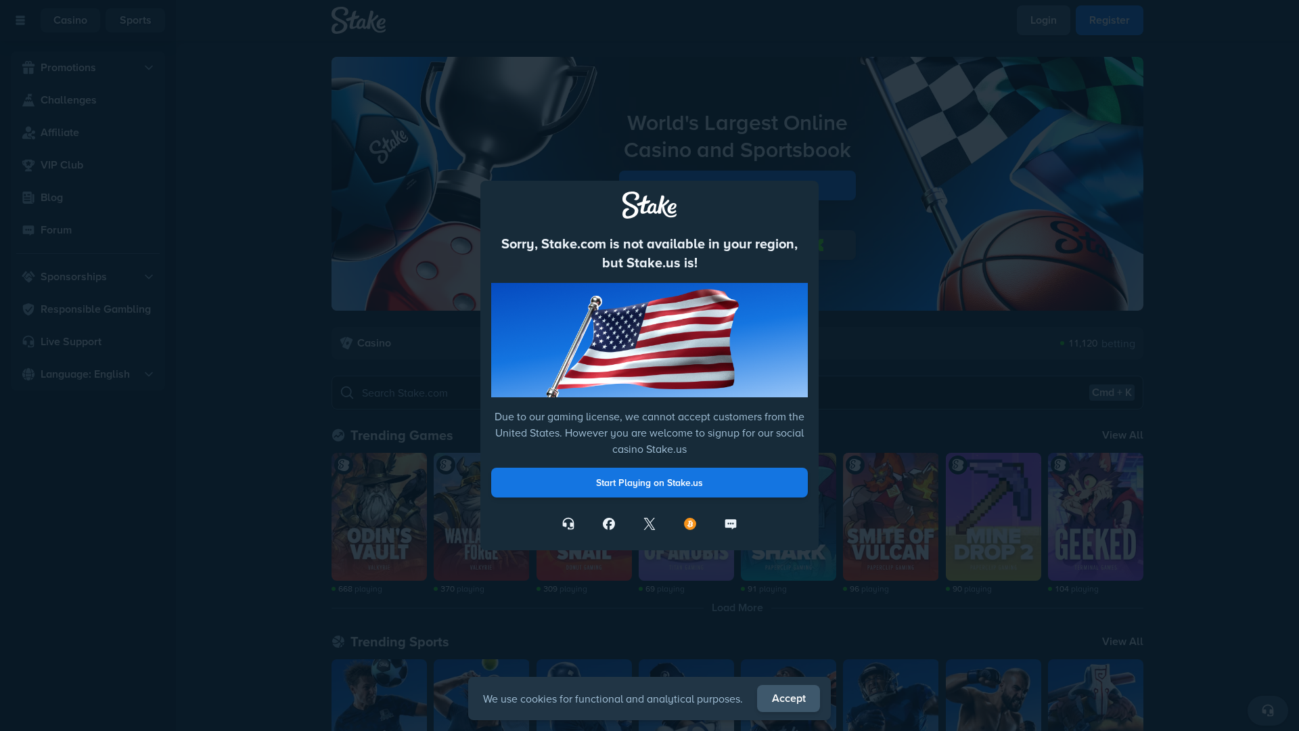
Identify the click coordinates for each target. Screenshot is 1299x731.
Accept (789, 698)
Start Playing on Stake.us (649, 482)
